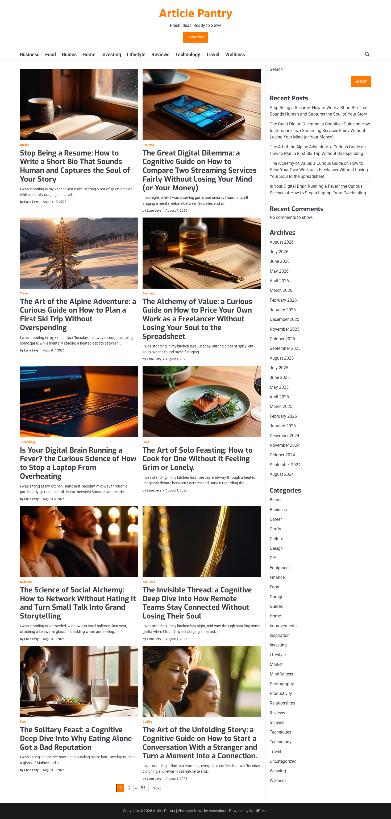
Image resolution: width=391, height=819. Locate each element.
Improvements (283, 625)
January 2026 (283, 309)
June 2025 (280, 377)
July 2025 (279, 367)
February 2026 (283, 300)
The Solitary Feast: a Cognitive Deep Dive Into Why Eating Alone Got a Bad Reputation (76, 738)
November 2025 (285, 329)
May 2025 (279, 387)
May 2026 (279, 271)
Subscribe (196, 37)
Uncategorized (283, 761)
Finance (277, 577)
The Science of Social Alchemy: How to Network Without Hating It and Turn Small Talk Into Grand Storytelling (78, 603)
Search (276, 69)
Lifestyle (136, 54)
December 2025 (284, 319)
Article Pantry (195, 14)
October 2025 (282, 338)
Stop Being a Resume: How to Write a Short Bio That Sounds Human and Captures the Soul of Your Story (75, 166)
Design (276, 548)
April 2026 (279, 280)
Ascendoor (218, 811)
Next (156, 788)
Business (29, 54)
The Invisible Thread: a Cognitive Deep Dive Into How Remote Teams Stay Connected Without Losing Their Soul (197, 603)
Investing (111, 54)
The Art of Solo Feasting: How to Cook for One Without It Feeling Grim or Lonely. (198, 458)
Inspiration (280, 635)
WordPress (258, 811)
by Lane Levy (29, 202)
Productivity (281, 693)
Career (276, 519)
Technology (187, 54)
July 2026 (279, 251)
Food (50, 54)
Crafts (275, 528)
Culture (276, 538)
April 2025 (279, 396)
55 (143, 788)
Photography (282, 683)
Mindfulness (281, 674)
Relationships (282, 703)
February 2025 (283, 416)
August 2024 (282, 474)
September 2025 (285, 348)
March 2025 (281, 406)
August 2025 (282, 358)
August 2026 (282, 242)
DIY (273, 557)
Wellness (235, 54)
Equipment (280, 567)
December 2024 (284, 435)
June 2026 (280, 261)
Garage (276, 596)
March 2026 (281, 290)
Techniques (280, 732)
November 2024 (285, 445)
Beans (275, 499)
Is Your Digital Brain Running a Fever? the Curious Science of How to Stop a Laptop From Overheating (78, 463)
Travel (212, 54)
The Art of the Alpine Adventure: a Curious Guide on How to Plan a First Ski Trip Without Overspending (78, 315)
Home (88, 54)
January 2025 (283, 425)
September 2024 (285, 464)
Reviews (160, 54)
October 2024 (282, 454)
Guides (69, 54)
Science (277, 722)
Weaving (278, 770)
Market (276, 664)
